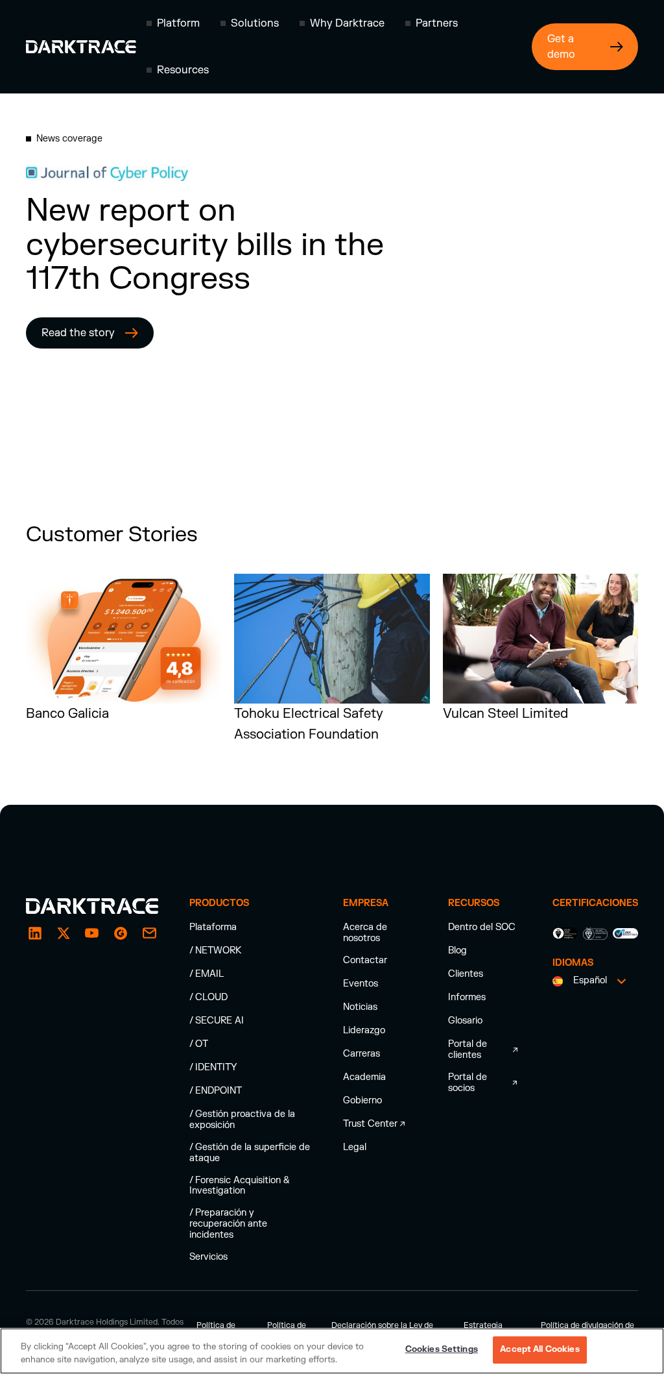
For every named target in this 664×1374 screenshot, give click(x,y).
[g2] (121, 933)
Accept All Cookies (539, 1349)
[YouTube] (92, 933)
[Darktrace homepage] (81, 46)
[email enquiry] (149, 933)
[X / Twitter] (63, 933)
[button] (173, 23)
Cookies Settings (441, 1349)
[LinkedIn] (35, 933)
